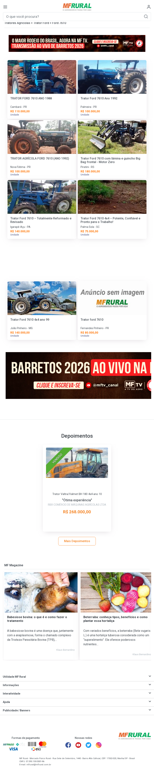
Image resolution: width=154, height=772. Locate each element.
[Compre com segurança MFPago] (8, 744)
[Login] (148, 7)
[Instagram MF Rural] (99, 745)
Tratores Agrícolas (17, 23)
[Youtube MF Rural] (78, 745)
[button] (146, 16)
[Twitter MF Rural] (88, 745)
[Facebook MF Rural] (68, 745)
